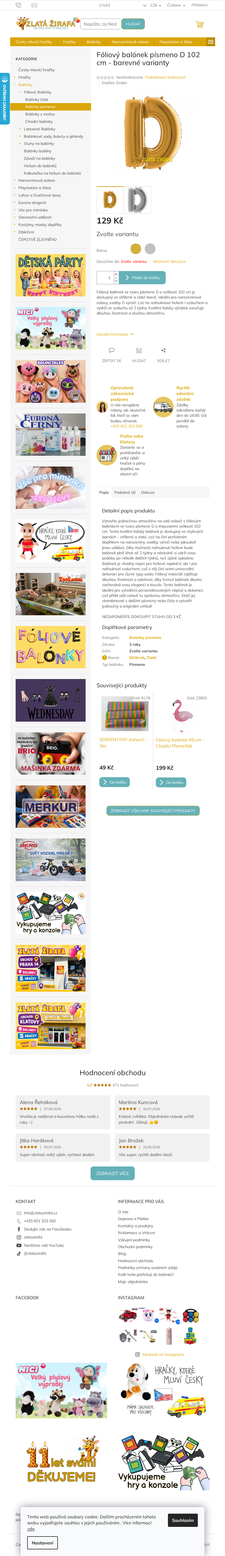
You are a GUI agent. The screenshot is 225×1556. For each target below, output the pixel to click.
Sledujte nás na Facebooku (47, 1229)
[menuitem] (33, 41)
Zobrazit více (112, 1173)
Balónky (25, 84)
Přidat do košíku (146, 277)
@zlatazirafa (35, 1253)
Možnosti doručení (169, 261)
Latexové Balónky (39, 128)
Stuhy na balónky (39, 143)
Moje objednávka (133, 1281)
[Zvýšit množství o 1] (116, 274)
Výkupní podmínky (134, 1239)
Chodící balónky (39, 121)
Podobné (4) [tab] (125, 492)
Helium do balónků (40, 165)
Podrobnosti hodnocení (165, 77)
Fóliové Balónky (37, 92)
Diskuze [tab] (148, 492)
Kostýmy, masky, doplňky (39, 224)
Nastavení (42, 1543)
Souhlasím (183, 1520)
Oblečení (26, 232)
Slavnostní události (34, 217)
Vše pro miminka (32, 210)
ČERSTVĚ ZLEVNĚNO (37, 239)
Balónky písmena (40, 106)
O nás (104, 5)
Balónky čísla (36, 99)
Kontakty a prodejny (135, 1225)
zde (31, 1529)
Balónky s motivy (40, 114)
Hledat (133, 23)
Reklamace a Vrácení (136, 1232)
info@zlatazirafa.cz (40, 1212)
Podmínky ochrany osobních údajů (148, 1267)
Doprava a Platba (133, 1218)
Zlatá (151, 657)
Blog (122, 1253)
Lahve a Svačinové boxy (39, 195)
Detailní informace (112, 334)
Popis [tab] (104, 492)
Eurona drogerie (32, 202)
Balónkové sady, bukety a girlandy (53, 136)
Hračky (24, 77)
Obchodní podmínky (135, 1246)
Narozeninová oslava (36, 180)
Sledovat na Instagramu (163, 1354)
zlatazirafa (33, 1237)
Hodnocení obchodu (113, 1072)
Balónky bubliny (37, 150)
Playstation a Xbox (34, 187)
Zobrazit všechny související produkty (153, 810)
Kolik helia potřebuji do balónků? (146, 1274)
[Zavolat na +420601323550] (24, 4)
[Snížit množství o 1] (116, 281)
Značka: (114, 82)
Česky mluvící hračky (36, 69)
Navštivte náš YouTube (44, 1245)
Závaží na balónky (39, 158)
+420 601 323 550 (126, 426)
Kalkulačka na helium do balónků (52, 173)
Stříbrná (137, 657)
